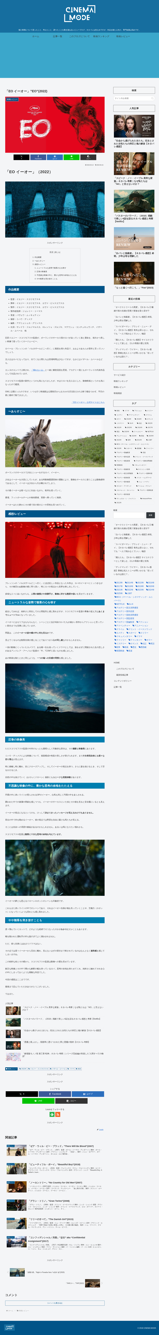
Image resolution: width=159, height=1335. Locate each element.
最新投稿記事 (122, 675)
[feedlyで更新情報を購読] (52, 1114)
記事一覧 (118, 687)
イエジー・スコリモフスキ (39, 1069)
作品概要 (38, 257)
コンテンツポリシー (123, 681)
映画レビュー (12, 1069)
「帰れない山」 (38, 370)
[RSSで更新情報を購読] (57, 1114)
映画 (79, 1069)
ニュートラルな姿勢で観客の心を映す (51, 268)
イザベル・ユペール (58, 1069)
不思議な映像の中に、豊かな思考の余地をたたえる (57, 275)
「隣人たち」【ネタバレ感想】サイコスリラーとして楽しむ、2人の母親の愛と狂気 (134, 341)
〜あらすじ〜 (40, 261)
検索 (115, 510)
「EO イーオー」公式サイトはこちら (88, 402)
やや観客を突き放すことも (47, 279)
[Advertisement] (79, 60)
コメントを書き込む (55, 1303)
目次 (52, 252)
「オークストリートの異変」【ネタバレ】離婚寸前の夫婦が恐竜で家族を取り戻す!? (134, 309)
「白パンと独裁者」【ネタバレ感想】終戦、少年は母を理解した (134, 319)
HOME (117, 663)
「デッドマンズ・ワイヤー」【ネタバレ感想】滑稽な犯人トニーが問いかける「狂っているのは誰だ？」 (134, 353)
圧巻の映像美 (42, 272)
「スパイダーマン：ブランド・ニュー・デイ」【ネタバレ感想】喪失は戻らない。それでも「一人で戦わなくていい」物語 (134, 330)
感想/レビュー (40, 264)
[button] (88, 157)
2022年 (23, 1069)
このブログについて (125, 669)
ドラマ (71, 1069)
